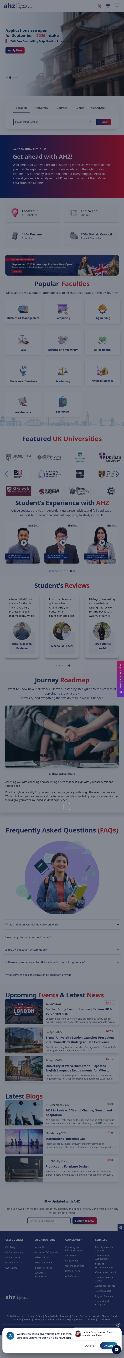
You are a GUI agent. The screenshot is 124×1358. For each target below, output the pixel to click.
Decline (89, 1345)
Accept (108, 1345)
